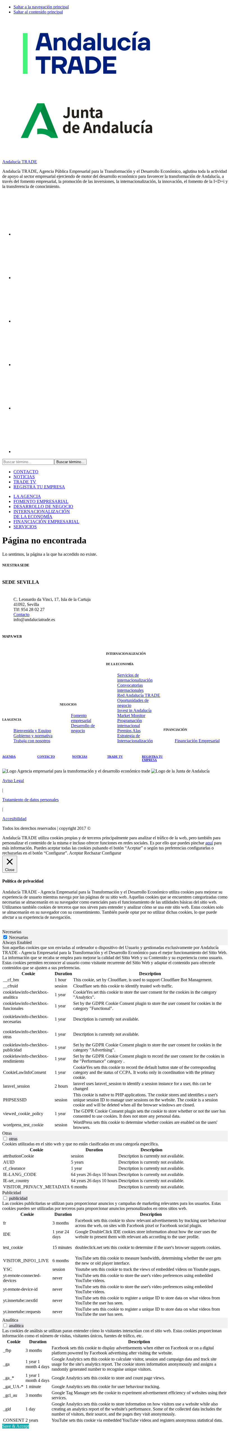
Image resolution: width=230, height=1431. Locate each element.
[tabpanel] (115, 1038)
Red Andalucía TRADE (138, 695)
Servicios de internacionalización (135, 678)
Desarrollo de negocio (83, 728)
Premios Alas (129, 730)
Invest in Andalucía (134, 710)
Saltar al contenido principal (38, 12)
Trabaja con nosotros (31, 740)
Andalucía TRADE (19, 161)
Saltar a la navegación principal (41, 6)
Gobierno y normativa (32, 735)
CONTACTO (25, 471)
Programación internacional (129, 723)
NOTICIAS (24, 476)
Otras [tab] (7, 1133)
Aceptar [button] (76, 853)
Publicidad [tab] (11, 1192)
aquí (209, 842)
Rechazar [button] (92, 853)
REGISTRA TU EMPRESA (39, 486)
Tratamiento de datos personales (30, 799)
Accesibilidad (14, 818)
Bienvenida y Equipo (32, 730)
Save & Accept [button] (15, 1426)
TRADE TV (24, 481)
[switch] (5, 1138)
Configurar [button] (111, 853)
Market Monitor (131, 715)
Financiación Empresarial (197, 740)
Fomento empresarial (81, 718)
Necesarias (18, 937)
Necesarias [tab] (11, 931)
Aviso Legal (13, 780)
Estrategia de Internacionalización (135, 738)
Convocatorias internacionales (130, 688)
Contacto (21, 614)
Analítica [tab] (10, 1320)
